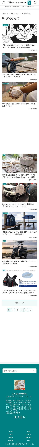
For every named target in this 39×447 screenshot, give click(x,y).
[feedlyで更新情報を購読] (21, 417)
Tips (28, 431)
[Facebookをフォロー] (18, 417)
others (11, 437)
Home (11, 431)
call (28, 440)
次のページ (19, 303)
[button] (34, 370)
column (28, 434)
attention (28, 437)
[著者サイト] (15, 417)
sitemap (10, 440)
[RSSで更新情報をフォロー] (24, 417)
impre (10, 434)
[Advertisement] (19, 130)
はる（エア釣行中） (19, 394)
